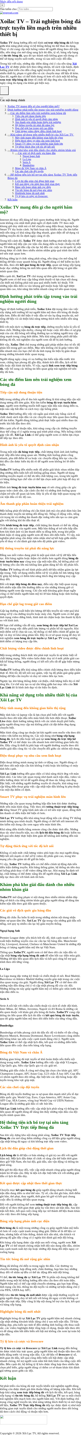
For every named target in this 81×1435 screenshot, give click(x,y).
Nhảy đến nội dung (11, 1)
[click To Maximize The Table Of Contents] (4, 90)
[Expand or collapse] (1, 97)
